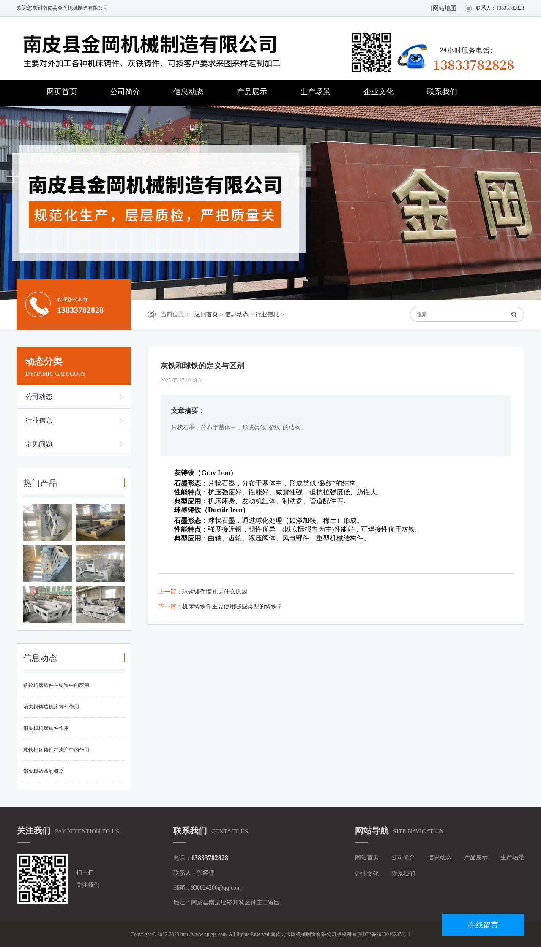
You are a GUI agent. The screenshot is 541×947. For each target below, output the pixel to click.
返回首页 (206, 314)
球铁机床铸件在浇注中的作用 (56, 750)
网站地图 (444, 8)
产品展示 (252, 91)
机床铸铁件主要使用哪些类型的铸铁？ (232, 606)
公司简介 (125, 91)
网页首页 (61, 91)
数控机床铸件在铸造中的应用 (56, 685)
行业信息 (267, 314)
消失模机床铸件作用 (46, 728)
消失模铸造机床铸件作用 (51, 707)
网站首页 (367, 857)
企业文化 (378, 91)
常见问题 (38, 444)
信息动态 (188, 91)
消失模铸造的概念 (43, 771)
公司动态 (38, 396)
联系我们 (442, 91)
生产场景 (315, 91)
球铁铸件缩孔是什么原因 (214, 592)
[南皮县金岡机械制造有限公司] (169, 49)
